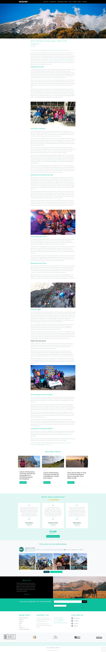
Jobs (20, 623)
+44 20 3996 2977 (60, 619)
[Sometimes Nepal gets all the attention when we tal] (27, 561)
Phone (55, 603)
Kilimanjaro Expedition (56, 50)
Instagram (76, 618)
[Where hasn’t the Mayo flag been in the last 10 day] (44, 561)
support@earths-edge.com (60, 622)
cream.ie (57, 650)
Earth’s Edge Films (23, 617)
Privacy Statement (50, 647)
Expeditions (53, 1)
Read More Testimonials (53, 536)
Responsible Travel (62, 1)
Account (84, 1)
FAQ (20, 625)
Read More (23, 482)
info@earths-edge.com (46, 444)
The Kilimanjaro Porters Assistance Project (60, 59)
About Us (46, 1)
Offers (74, 1)
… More (29, 517)
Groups (21, 621)
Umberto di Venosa (53, 522)
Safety (79, 1)
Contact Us (22, 627)
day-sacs (54, 160)
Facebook (76, 620)
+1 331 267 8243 (59, 621)
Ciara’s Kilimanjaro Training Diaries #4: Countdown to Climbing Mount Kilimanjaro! (27, 475)
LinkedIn (76, 625)
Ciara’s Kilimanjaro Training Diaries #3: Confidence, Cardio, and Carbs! (51, 475)
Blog (70, 1)
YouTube (76, 623)
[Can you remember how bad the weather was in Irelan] (78, 561)
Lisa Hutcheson (29, 522)
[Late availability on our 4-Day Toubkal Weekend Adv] (61, 561)
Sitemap (58, 647)
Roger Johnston (77, 522)
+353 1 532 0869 (59, 618)
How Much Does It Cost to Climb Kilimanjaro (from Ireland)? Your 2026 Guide (76, 475)
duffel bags (61, 160)
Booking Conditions (24, 629)
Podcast (21, 619)
